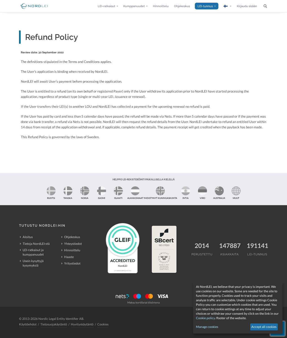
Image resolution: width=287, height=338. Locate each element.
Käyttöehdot (28, 324)
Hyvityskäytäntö (82, 324)
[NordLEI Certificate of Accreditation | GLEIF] (122, 248)
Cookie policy (205, 318)
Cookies (103, 324)
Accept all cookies (263, 327)
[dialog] (238, 308)
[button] (108, 6)
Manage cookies (207, 327)
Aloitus (28, 237)
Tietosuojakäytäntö (53, 324)
